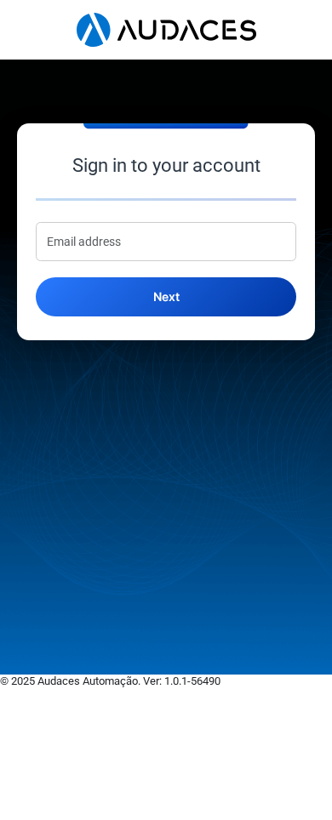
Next (166, 296)
